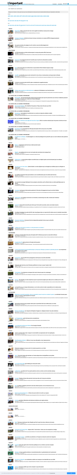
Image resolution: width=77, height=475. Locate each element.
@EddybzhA (17, 258)
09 (23, 20)
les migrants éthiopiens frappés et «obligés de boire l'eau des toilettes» (36, 310)
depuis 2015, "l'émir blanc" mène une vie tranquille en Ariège (36, 429)
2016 (18, 16)
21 (40, 25)
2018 (23, 16)
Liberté (16, 408)
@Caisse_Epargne (17, 114)
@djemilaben (17, 168)
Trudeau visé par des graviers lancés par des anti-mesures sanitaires (33, 378)
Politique (12, 50)
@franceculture (17, 213)
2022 (35, 16)
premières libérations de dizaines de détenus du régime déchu (31, 400)
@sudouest (16, 83)
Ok (71, 473)
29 (53, 25)
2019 (26, 16)
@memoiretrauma (17, 228)
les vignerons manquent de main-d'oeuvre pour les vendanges (33, 272)
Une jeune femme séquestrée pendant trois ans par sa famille (34, 220)
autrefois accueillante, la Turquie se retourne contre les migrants (35, 436)
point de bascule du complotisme (27, 318)
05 (15, 20)
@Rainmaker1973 (17, 251)
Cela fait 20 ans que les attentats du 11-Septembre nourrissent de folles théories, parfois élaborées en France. (32, 320)
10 (24, 20)
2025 (44, 16)
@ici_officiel (17, 273)
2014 (12, 16)
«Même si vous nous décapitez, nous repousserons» (32, 340)
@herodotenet (17, 243)
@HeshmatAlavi (17, 160)
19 (37, 25)
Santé (11, 43)
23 (43, 25)
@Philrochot (17, 68)
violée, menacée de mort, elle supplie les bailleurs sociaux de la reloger (34, 30)
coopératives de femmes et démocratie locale (27, 145)
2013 (9, 16)
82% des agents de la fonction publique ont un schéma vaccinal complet (34, 444)
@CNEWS (16, 46)
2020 (29, 16)
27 (50, 25)
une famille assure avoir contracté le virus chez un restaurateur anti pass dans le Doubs (37, 75)
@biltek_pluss (17, 409)
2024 (41, 16)
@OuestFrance (17, 221)
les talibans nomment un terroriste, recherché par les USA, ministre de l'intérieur (37, 197)
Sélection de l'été (12, 5)
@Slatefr (16, 266)
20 (39, 25)
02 (10, 20)
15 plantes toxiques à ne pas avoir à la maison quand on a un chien (30, 348)
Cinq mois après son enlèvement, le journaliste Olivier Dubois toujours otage (34, 67)
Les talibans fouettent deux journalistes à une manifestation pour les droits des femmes (35, 174)
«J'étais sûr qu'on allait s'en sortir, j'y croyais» (32, 393)
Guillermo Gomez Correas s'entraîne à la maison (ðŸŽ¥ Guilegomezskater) (37, 38)
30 (55, 25)
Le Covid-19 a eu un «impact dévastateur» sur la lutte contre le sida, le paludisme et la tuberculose (38, 287)
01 (8, 20)
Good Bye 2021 (13, 406)
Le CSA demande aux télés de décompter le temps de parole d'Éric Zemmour (33, 52)
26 (49, 25)
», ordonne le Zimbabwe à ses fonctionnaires (34, 90)
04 (14, 20)
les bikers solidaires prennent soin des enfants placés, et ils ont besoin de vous (34, 385)
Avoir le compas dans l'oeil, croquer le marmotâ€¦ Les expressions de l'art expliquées (35, 332)
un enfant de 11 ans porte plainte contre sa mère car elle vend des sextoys (35, 371)
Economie (12, 232)
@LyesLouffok (17, 386)
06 (17, 20)
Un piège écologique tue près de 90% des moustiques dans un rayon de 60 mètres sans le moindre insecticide (41, 212)
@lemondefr (17, 91)
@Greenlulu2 (17, 319)
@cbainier (16, 341)
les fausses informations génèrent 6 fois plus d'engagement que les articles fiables (37, 190)
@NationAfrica (17, 153)
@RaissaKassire (17, 198)
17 (34, 25)
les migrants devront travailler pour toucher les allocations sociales (33, 59)
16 (33, 25)
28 (52, 25)
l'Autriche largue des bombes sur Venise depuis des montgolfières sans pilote (34, 355)
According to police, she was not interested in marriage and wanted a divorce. (27, 154)
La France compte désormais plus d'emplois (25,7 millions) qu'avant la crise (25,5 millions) (36, 234)
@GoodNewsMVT (17, 39)
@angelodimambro (18, 356)
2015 (15, 16)
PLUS (18, 5)
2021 (32, 16)
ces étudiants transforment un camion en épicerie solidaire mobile (33, 113)
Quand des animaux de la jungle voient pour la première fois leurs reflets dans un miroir (35, 303)
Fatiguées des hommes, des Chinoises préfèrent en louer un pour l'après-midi (33, 265)
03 (12, 20)
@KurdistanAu (17, 453)
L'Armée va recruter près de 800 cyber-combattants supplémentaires (31, 82)
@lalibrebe (16, 175)
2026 (47, 16)
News (10, 28)
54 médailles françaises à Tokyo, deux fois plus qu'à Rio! (33, 105)
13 (28, 25)
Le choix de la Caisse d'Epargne (19, 95)
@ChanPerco (17, 191)
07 (19, 20)
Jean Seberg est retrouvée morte (27, 363)
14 (30, 25)
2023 (38, 16)
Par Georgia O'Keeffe (28, 325)
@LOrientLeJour (17, 423)
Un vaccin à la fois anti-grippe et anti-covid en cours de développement (31, 45)
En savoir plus (52, 473)
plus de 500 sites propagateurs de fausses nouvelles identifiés (32, 257)
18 (36, 25)
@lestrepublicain (17, 76)
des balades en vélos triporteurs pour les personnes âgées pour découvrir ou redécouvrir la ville (39, 279)
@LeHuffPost (17, 53)
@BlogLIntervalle (17, 326)
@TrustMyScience (17, 184)
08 (21, 20)
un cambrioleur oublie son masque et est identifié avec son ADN (35, 459)
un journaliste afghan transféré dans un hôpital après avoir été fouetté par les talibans (38, 159)
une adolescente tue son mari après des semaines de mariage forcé (33, 152)
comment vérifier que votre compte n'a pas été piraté (29, 466)
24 (45, 25)
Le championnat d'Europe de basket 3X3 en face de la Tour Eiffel (33, 128)
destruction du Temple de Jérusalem (27, 242)
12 (27, 20)
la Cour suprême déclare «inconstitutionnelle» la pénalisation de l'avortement (35, 452)
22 (42, 25)
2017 (20, 16)
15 (31, 25)
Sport (11, 36)
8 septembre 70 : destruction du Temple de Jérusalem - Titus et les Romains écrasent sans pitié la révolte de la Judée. (34, 244)
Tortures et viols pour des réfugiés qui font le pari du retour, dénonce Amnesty (34, 422)
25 (47, 25)
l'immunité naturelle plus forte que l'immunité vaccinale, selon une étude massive (37, 205)
